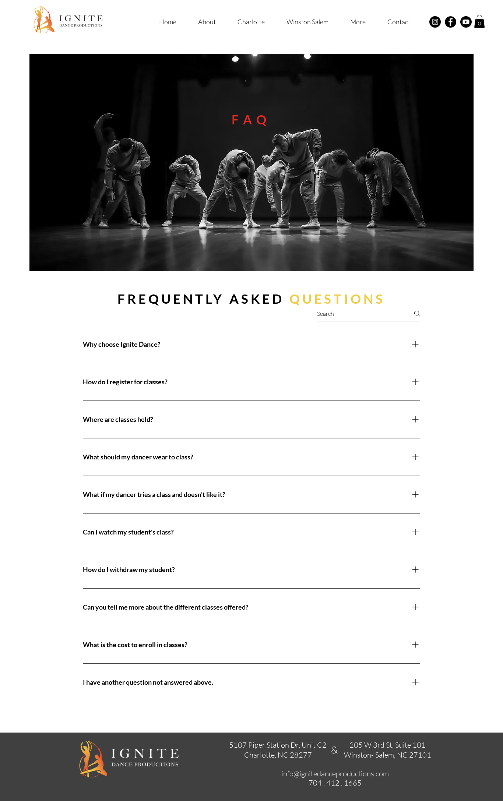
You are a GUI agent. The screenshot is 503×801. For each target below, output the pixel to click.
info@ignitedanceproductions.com (335, 773)
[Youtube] (466, 22)
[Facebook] (450, 22)
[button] (357, 22)
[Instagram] (435, 22)
